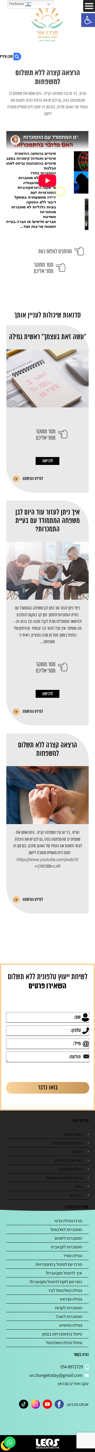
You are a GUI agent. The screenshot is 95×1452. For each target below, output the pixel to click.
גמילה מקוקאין (70, 1169)
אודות (77, 1152)
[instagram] (35, 1404)
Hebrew (17, 4)
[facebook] (59, 1404)
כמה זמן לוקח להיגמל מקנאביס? (55, 1282)
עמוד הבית (73, 1134)
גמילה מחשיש (70, 1325)
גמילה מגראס (71, 1299)
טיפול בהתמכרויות (67, 1143)
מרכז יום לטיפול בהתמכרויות (58, 1264)
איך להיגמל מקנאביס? (63, 1273)
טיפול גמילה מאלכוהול (64, 1178)
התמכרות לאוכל (69, 1316)
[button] (88, 20)
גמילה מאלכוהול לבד (65, 1290)
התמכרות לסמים (68, 1238)
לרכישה (47, 461)
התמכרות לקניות (68, 1308)
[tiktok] (23, 1404)
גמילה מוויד (72, 1255)
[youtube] (47, 1404)
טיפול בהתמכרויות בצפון (62, 1334)
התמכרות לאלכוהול (66, 1229)
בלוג (78, 1186)
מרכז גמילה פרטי (68, 1221)
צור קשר (75, 1195)
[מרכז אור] (47, 24)
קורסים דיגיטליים (68, 1160)
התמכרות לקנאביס (66, 1247)
